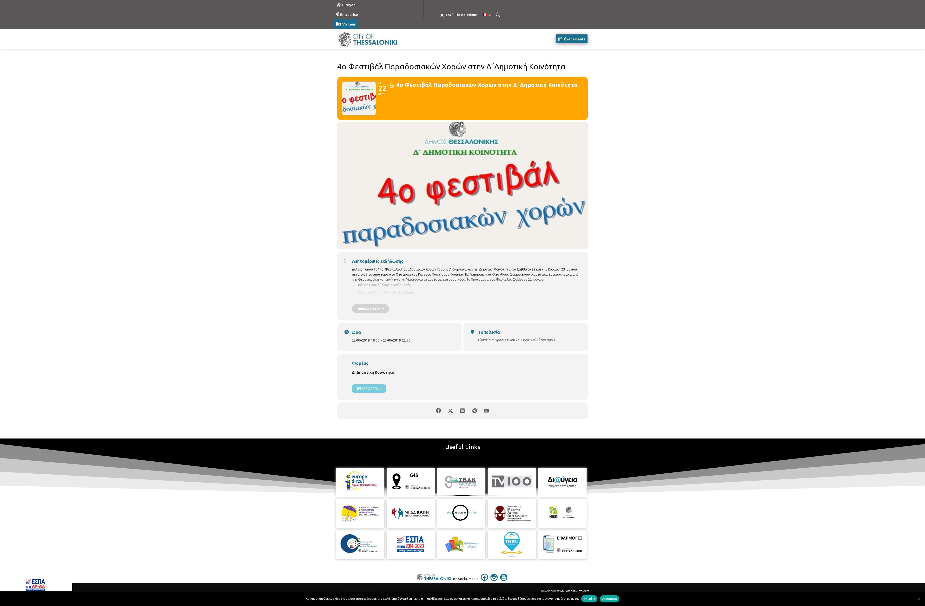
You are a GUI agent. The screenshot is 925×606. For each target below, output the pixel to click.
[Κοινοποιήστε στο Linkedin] (462, 411)
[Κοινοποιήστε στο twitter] (450, 411)
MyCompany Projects (574, 591)
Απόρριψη (609, 598)
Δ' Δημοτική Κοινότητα (373, 372)
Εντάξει (589, 598)
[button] (497, 14)
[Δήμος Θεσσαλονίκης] (372, 39)
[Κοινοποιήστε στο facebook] (438, 411)
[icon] (484, 579)
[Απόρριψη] (919, 598)
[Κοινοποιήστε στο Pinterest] (475, 411)
